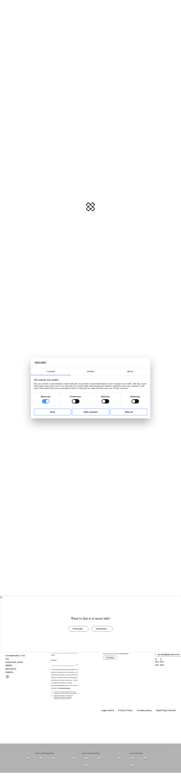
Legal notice (107, 710)
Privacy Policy (125, 710)
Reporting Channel (166, 710)
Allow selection (90, 412)
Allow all (129, 412)
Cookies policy (144, 710)
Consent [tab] (50, 371)
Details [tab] (90, 371)
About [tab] (130, 371)
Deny (52, 412)
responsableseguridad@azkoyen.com (60, 685)
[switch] (74, 401)
